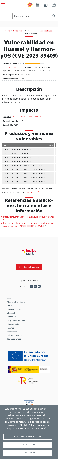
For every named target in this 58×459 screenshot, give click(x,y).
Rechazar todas (28, 444)
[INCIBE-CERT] (29, 252)
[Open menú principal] (2, 4)
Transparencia (12, 331)
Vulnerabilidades (46, 31)
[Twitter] (31, 286)
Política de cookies (13, 324)
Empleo (9, 306)
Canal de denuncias (14, 339)
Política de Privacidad (14, 309)
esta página (31, 192)
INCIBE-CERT (17, 31)
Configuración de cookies (16, 320)
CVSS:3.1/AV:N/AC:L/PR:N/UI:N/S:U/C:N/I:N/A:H (30, 116)
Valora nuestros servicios (16, 302)
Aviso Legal (11, 313)
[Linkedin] (35, 286)
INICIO (7, 31)
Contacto (10, 298)
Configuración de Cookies (27, 436)
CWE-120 (12, 67)
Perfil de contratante (14, 335)
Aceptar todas (28, 453)
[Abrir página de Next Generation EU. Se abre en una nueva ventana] (29, 357)
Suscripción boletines (29, 267)
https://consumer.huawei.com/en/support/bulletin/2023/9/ (28, 218)
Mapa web (10, 328)
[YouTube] (39, 286)
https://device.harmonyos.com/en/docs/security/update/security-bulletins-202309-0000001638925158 (28, 224)
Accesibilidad (11, 317)
